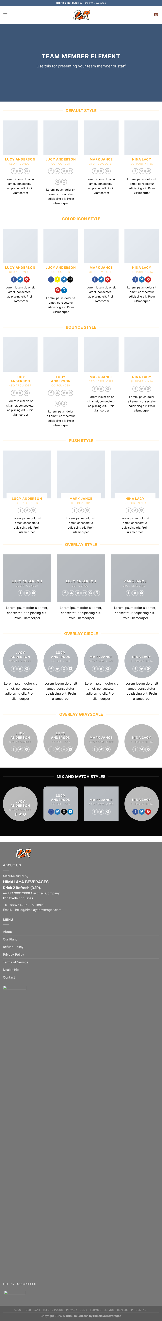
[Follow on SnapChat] (57, 171)
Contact (9, 977)
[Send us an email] (70, 171)
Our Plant (10, 939)
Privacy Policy (13, 954)
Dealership (11, 970)
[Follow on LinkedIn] (64, 182)
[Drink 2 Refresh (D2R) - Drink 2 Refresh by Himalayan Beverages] (81, 14)
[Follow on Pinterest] (27, 171)
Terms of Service (15, 962)
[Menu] (5, 15)
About (7, 932)
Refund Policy (13, 947)
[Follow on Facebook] (14, 171)
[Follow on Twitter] (20, 171)
